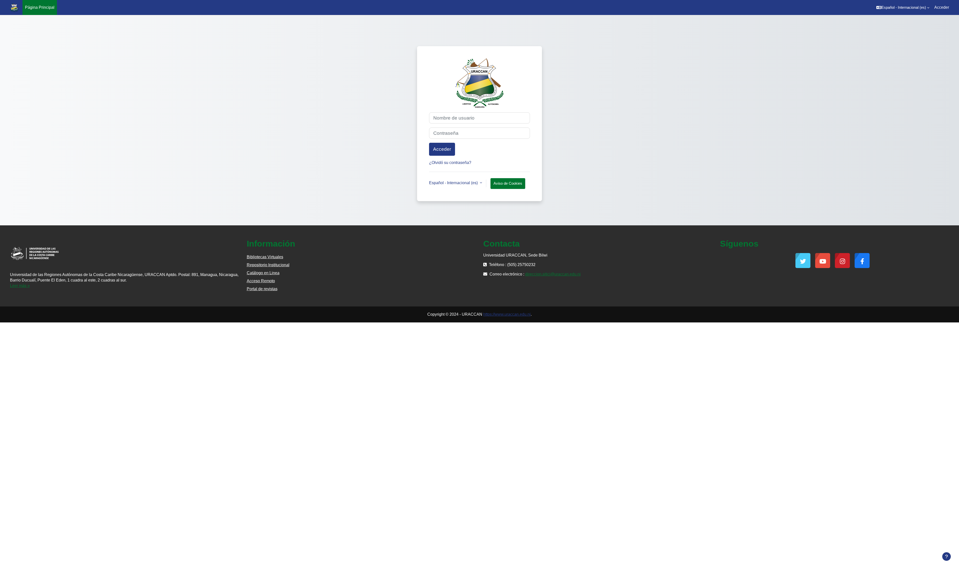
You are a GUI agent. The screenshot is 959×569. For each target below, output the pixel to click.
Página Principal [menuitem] (39, 7)
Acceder (941, 7)
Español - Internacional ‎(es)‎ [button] (454, 183)
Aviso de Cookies (507, 183)
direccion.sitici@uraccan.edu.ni (553, 274)
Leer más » (20, 286)
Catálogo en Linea (263, 273)
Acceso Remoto (261, 281)
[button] (902, 7)
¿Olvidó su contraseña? (450, 162)
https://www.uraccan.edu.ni (507, 314)
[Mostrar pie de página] (946, 556)
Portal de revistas (262, 289)
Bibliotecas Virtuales (265, 257)
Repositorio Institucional (268, 265)
